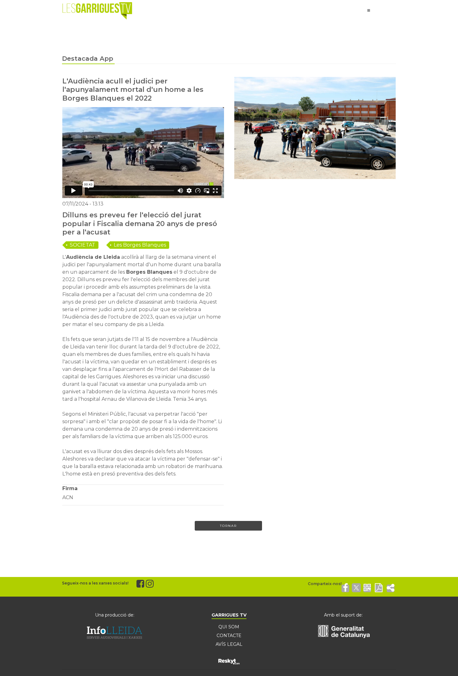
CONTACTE (229, 635)
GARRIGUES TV (229, 615)
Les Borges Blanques (140, 245)
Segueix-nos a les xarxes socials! (95, 583)
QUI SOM (228, 627)
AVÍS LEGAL (229, 644)
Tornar (228, 526)
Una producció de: (114, 615)
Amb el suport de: (343, 615)
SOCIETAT (82, 245)
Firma (70, 488)
